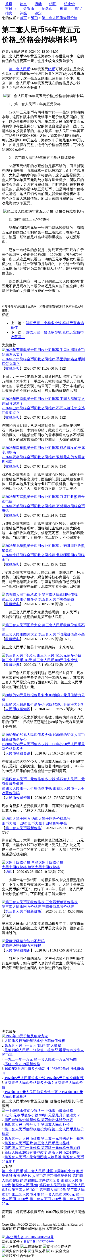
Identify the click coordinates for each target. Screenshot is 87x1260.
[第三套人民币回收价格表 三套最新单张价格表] (40, 902)
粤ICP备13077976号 (38, 1242)
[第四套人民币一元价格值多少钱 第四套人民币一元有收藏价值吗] (43, 784)
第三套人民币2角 (52, 1190)
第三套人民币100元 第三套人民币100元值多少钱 (40, 660)
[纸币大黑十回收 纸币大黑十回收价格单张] (36, 819)
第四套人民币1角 (52, 1185)
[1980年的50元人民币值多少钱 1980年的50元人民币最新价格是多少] (43, 739)
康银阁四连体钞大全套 (42, 1180)
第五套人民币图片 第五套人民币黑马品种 (37, 1143)
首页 (23, 18)
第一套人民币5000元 (45, 1199)
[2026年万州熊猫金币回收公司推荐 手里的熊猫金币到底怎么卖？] (43, 354)
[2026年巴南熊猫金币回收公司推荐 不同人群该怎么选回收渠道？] (43, 403)
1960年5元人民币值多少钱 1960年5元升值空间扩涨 (44, 1078)
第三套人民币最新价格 (23, 911)
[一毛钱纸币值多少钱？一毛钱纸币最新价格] (37, 1110)
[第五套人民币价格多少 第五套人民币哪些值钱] (40, 595)
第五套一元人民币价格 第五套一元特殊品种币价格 (44, 1138)
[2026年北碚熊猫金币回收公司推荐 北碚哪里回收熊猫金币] (43, 550)
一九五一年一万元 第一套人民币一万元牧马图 (40, 1059)
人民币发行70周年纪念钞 (51, 1176)
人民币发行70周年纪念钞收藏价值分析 (34, 1041)
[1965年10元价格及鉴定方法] (25, 1036)
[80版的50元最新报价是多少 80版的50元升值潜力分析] (43, 700)
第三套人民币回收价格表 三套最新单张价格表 (38, 907)
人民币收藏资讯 (17, 753)
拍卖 (8, 13)
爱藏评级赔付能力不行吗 (21, 946)
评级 (23, 13)
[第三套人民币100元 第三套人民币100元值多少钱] (41, 655)
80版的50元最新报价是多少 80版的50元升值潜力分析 (43, 704)
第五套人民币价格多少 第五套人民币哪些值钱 (38, 599)
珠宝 (78, 8)
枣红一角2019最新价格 (22, 1064)
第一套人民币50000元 (58, 1194)
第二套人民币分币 (26, 1194)
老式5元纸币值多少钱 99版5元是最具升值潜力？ (42, 1115)
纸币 (34, 18)
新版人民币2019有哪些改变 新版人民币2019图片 (42, 1152)
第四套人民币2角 (25, 1185)
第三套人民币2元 (25, 1190)
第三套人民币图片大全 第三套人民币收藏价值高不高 (43, 634)
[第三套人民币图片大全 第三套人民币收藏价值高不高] (43, 630)
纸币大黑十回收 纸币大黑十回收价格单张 (34, 823)
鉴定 (38, 13)
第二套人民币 (12, 1171)
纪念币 (47, 8)
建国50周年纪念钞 (60, 1171)
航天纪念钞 (22, 1176)
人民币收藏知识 (17, 709)
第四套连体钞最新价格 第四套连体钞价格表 (38, 1120)
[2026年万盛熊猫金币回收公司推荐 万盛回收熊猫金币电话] (43, 501)
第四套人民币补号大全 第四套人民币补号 (37, 1124)
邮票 (63, 8)
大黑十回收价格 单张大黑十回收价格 (31, 867)
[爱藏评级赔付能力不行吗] (23, 941)
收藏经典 (12, 368)
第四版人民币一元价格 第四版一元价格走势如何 (42, 1148)
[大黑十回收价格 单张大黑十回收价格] (32, 862)
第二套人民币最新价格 (59, 18)
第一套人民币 (35, 1171)
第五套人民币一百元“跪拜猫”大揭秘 (32, 1045)
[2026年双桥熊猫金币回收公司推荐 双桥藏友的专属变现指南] (43, 452)
